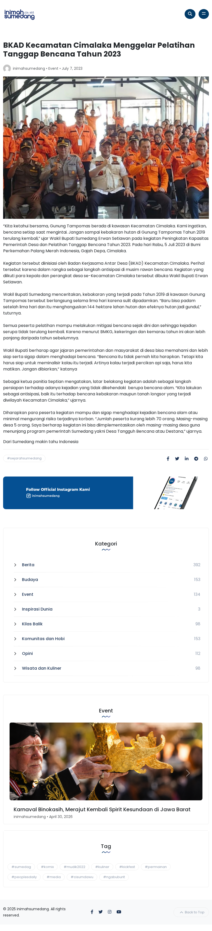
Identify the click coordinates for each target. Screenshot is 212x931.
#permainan (156, 866)
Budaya (30, 580)
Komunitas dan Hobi (43, 639)
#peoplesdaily (24, 876)
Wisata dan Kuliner (41, 668)
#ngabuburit (114, 876)
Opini (27, 653)
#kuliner (102, 866)
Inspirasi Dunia (37, 609)
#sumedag (21, 866)
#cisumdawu (82, 876)
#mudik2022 (74, 866)
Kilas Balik (32, 624)
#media (54, 876)
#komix (47, 866)
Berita (28, 565)
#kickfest (127, 866)
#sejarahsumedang (24, 458)
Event (53, 68)
